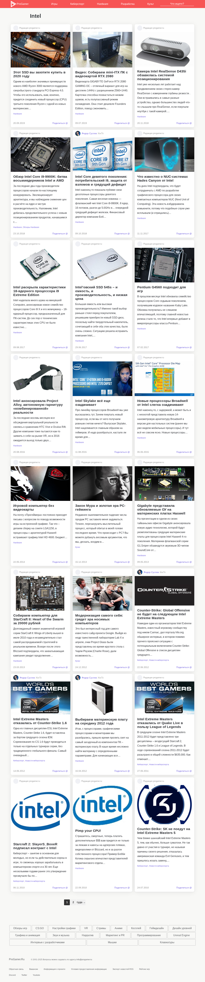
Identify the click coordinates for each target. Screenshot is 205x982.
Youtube (36, 975)
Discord (12, 975)
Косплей (136, 928)
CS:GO (40, 928)
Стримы (101, 928)
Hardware (102, 4)
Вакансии (33, 969)
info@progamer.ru (84, 959)
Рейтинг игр (144, 969)
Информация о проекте (54, 969)
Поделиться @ (60, 123)
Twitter (24, 975)
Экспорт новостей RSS (122, 969)
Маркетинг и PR (115, 935)
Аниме (119, 928)
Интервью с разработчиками (48, 942)
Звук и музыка (61, 935)
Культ (150, 4)
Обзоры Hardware (31, 227)
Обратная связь (16, 969)
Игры (54, 4)
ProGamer (22, 4)
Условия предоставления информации (89, 969)
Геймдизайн (157, 928)
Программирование (149, 935)
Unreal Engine (181, 935)
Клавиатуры (167, 942)
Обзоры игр (20, 928)
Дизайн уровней (182, 928)
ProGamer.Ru (17, 959)
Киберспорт (77, 4)
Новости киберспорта (159, 660)
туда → (81, 902)
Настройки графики (64, 928)
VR (86, 928)
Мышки (112, 942)
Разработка (128, 4)
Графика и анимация (27, 935)
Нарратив (88, 935)
